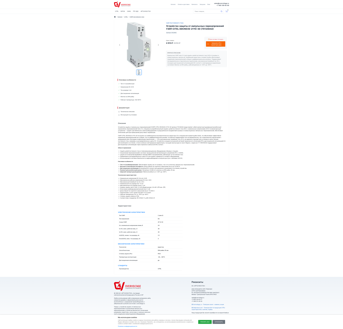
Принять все (205, 322)
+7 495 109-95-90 (223, 5)
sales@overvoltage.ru (221, 3)
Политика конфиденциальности (127, 326)
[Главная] (115, 17)
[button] (139, 72)
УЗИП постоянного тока (174, 23)
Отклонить (219, 322)
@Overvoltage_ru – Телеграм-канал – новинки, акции (208, 304)
